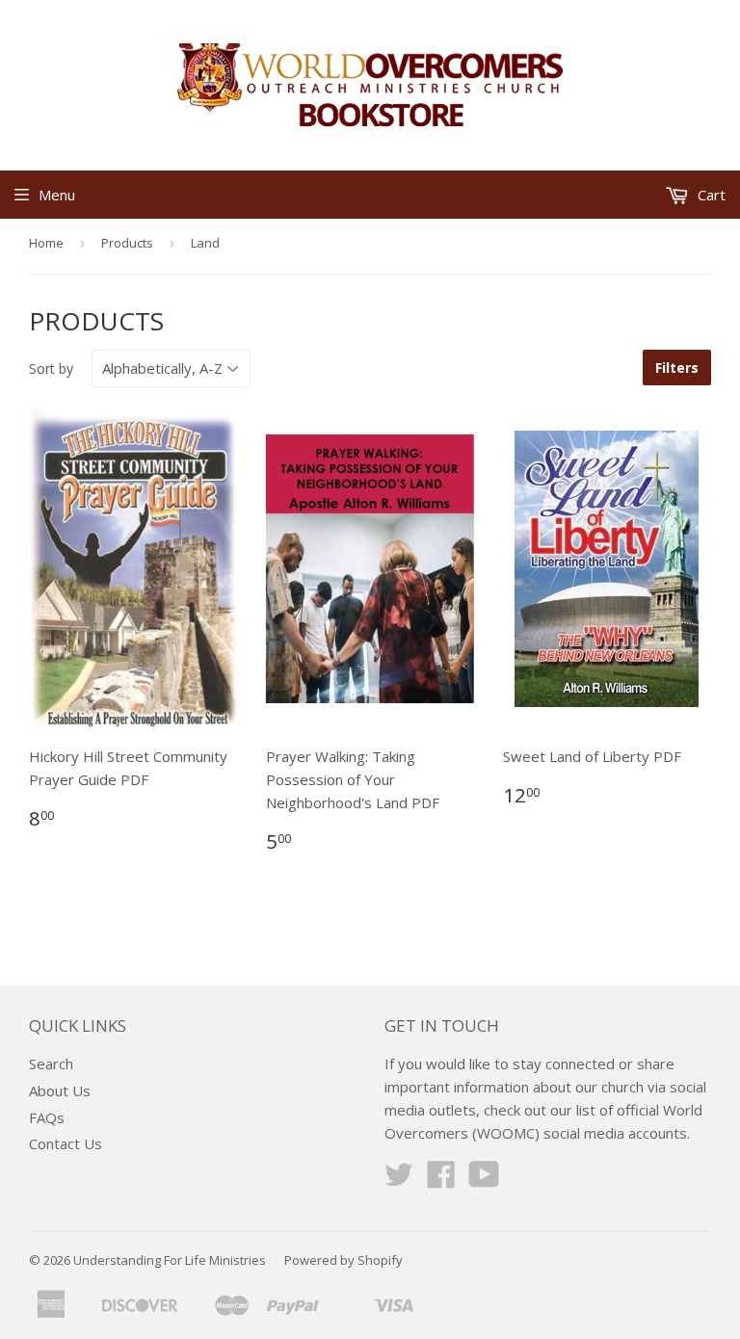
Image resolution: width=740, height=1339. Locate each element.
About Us (60, 1090)
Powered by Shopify (343, 1260)
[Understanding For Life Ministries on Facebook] (441, 1180)
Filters (677, 367)
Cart (710, 194)
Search (51, 1063)
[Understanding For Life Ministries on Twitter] (398, 1180)
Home (46, 242)
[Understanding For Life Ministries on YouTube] (484, 1180)
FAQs (47, 1117)
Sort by (51, 368)
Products (127, 242)
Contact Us (65, 1143)
